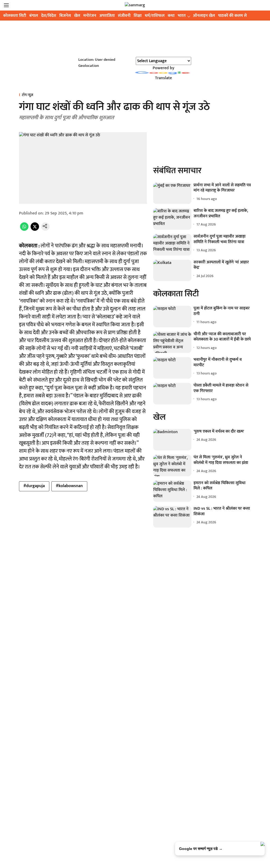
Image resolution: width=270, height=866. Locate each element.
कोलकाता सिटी (14, 15)
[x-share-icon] (35, 229)
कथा (171, 15)
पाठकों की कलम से (232, 15)
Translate (163, 78)
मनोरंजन (89, 15)
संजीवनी (124, 15)
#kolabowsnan (69, 485)
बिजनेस (65, 15)
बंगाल (33, 15)
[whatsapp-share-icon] (24, 229)
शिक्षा (138, 15)
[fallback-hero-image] (172, 193)
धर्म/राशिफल (155, 15)
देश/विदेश (48, 15)
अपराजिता (107, 15)
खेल (77, 15)
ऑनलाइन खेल (204, 15)
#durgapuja (34, 485)
